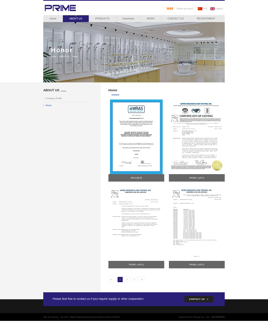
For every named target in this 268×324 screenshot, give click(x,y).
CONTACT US (176, 18)
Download (128, 18)
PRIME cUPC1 (196, 178)
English (219, 8)
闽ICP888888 (218, 317)
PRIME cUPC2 (136, 264)
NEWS (150, 18)
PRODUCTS (102, 18)
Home (53, 18)
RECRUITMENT (206, 18)
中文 (205, 8)
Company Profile (54, 98)
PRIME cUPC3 (196, 264)
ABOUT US (75, 18)
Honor (49, 105)
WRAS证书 (136, 178)
